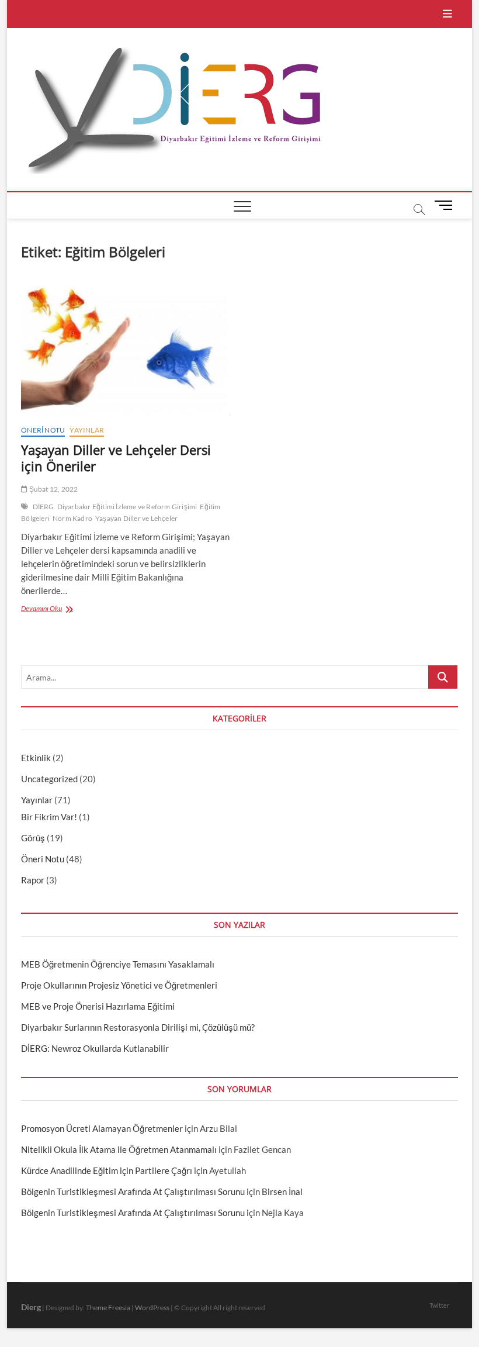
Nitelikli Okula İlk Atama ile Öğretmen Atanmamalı (119, 1149)
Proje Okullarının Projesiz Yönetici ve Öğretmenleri (119, 985)
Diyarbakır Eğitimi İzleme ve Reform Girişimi (127, 506)
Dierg (31, 1307)
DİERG (43, 506)
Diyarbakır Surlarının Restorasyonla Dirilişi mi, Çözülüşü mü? (138, 1027)
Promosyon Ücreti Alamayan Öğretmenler (102, 1128)
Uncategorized (49, 778)
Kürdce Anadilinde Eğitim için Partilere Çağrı (106, 1170)
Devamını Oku (53, 609)
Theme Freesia (108, 1307)
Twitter (439, 1305)
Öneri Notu (43, 430)
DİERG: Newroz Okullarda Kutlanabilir (95, 1048)
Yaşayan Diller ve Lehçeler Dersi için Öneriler (116, 458)
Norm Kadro (72, 518)
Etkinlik (36, 757)
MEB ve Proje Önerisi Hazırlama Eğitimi (98, 1006)
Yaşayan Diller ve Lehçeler (136, 518)
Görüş (33, 838)
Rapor (32, 880)
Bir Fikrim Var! (49, 816)
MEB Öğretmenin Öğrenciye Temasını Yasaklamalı (117, 964)
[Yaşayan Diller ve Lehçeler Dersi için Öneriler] (126, 349)
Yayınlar (87, 430)
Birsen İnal (282, 1191)
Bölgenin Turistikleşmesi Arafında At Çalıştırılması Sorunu (133, 1191)
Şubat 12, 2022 (52, 489)
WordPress (152, 1307)
